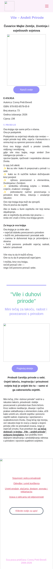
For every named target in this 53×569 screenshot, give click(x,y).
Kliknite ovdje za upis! (26, 511)
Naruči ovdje (26, 89)
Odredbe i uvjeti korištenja (26, 483)
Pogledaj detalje (25, 368)
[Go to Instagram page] (26, 466)
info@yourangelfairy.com (26, 472)
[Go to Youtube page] (21, 466)
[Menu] (46, 6)
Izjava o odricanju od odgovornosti (26, 497)
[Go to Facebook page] (32, 466)
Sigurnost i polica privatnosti (26, 478)
